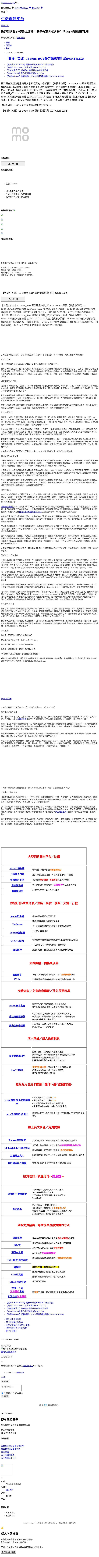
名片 (8, 48)
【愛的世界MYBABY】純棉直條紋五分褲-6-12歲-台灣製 (30, 65)
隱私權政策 (63, 1523)
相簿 (8, 42)
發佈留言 (5, 1396)
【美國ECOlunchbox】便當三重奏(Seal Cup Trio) (26, 67)
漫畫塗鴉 (20, 1372)
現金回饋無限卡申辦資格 (16, 1328)
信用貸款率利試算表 (14, 1322)
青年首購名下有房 (8, 1458)
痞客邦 (26, 1366)
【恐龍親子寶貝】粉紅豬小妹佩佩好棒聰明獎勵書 (27, 70)
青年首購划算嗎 (7, 1455)
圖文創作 (21, 38)
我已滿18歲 (6, 1552)
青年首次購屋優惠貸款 (10, 1449)
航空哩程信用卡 (61, 812)
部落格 (9, 45)
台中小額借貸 (11, 1331)
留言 (31, 1366)
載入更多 (5, 1381)
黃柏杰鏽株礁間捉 (8, 1352)
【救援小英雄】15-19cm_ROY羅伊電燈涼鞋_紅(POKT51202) (45, 58)
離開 (13, 1552)
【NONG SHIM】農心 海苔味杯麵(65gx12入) (25, 73)
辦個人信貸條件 (7, 507)
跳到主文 (5, 26)
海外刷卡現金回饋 (13, 1319)
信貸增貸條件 (22, 719)
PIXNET (31, 1523)
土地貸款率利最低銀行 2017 (30, 512)
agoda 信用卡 (6, 699)
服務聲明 (72, 1523)
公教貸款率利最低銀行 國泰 (17, 1325)
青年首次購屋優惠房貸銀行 (12, 1446)
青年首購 (5, 1452)
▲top (3, 1377)
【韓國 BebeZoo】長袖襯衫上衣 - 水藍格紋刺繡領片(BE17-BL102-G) (35, 76)
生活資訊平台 (12, 19)
